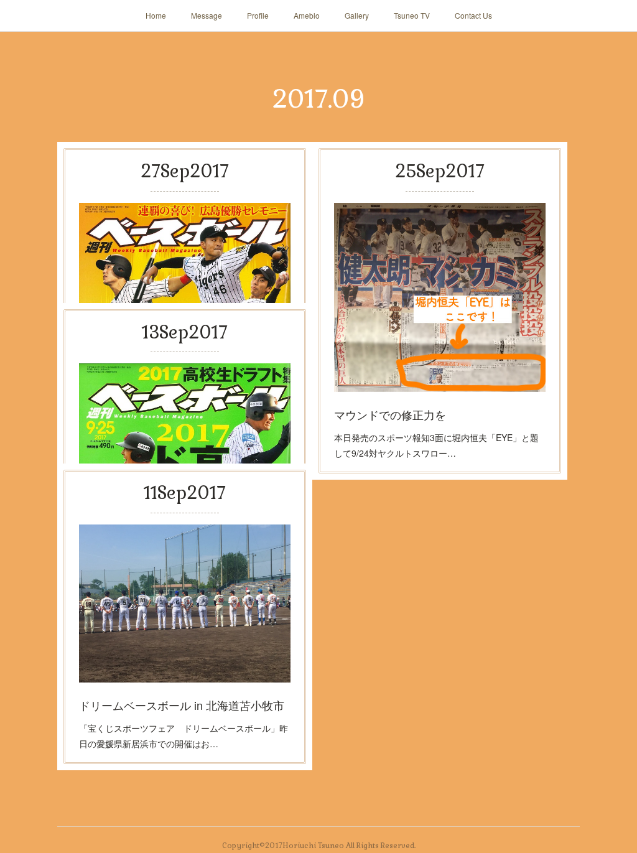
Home (156, 15)
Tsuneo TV (412, 15)
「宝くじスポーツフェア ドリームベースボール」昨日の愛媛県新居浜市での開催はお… (183, 736)
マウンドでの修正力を (390, 414)
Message (206, 15)
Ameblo (307, 15)
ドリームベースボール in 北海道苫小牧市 (181, 705)
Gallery (357, 15)
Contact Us (473, 15)
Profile (258, 15)
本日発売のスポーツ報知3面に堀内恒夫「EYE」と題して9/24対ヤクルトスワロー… (436, 445)
